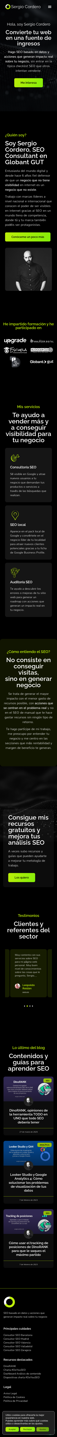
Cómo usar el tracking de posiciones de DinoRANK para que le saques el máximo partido (28, 1249)
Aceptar (12, 1429)
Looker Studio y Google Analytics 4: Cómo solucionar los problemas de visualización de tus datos (28, 1182)
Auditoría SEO (21, 582)
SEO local (18, 525)
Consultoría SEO (23, 467)
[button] (49, 6)
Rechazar (27, 1429)
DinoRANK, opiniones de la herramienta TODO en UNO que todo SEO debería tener (28, 1116)
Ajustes (42, 1429)
